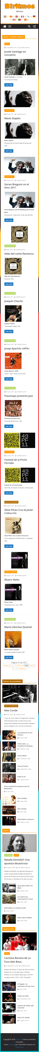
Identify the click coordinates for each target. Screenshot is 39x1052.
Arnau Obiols (22, 756)
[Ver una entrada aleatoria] (34, 26)
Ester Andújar (22, 798)
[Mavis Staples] (19, 99)
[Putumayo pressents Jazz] (13, 416)
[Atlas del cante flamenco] (13, 273)
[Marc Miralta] (9, 810)
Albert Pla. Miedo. (23, 1018)
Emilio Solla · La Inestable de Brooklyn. (25, 745)
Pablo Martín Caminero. (25, 819)
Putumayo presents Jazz (18, 395)
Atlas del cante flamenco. (19, 253)
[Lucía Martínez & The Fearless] (9, 735)
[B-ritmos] (4, 26)
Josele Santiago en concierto (15, 53)
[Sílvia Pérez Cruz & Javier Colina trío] (13, 533)
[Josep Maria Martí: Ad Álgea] (9, 888)
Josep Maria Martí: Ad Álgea (25, 887)
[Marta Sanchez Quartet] (13, 647)
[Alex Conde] (19, 694)
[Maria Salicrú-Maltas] (9, 919)
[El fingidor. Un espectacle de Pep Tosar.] (9, 987)
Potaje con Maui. (23, 996)
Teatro (7, 953)
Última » (23, 669)
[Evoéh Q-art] (9, 778)
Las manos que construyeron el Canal (25, 898)
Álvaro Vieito (11, 579)
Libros (16, 855)
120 (22, 666)
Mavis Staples (12, 118)
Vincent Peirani (22, 766)
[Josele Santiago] (20, 74)
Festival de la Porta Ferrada (15, 461)
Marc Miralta (21, 809)
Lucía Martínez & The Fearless (24, 734)
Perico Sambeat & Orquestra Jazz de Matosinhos (16, 787)
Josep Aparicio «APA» (17, 348)
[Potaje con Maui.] (9, 997)
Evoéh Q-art (21, 777)
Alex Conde (11, 710)
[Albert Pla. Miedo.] (9, 1019)
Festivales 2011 (9, 110)
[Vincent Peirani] (9, 767)
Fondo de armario (10, 572)
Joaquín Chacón (13, 301)
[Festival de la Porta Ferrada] (19, 440)
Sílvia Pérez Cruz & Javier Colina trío (18, 511)
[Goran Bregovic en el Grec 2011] (19, 165)
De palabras (8, 855)
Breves (7, 44)
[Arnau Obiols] (9, 757)
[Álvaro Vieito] (19, 560)
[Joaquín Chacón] (13, 321)
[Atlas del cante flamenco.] (19, 234)
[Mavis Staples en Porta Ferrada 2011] (20, 138)
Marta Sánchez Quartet (18, 627)
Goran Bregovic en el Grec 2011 (16, 186)
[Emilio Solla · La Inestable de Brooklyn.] (9, 746)
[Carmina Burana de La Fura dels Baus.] (19, 941)
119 (17, 666)
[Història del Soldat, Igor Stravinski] (9, 1008)
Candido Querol (25, 47)
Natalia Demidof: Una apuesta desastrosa (17, 861)
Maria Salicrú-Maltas (24, 918)
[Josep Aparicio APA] (13, 368)
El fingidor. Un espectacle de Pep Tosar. (26, 985)
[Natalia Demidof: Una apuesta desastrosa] (19, 843)
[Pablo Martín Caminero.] (9, 820)
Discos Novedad (10, 246)
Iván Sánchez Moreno (24, 867)
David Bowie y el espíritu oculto (15, 908)
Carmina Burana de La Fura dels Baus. (17, 959)
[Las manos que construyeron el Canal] (9, 899)
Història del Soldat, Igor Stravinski (25, 1007)
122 (31, 666)
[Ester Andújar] (9, 799)
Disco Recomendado (11, 502)
